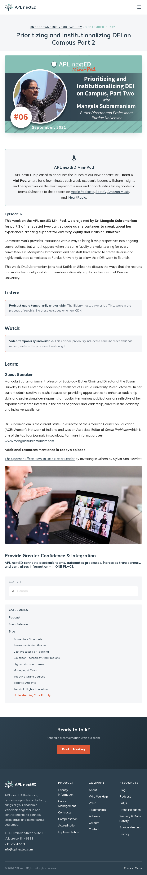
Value (92, 803)
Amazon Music (118, 192)
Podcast (14, 617)
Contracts (64, 812)
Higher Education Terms (29, 664)
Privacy (124, 834)
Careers (94, 823)
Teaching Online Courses (29, 676)
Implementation (68, 832)
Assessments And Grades (30, 645)
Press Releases (19, 624)
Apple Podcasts (82, 192)
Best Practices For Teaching (31, 651)
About (93, 790)
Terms (138, 868)
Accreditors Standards (28, 639)
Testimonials (97, 810)
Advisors (94, 816)
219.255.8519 (15, 844)
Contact (94, 829)
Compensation (68, 819)
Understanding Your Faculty (56, 27)
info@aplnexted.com (19, 849)
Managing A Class (25, 670)
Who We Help (98, 796)
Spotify (101, 192)
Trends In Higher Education (31, 689)
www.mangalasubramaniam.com (29, 441)
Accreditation (67, 825)
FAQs (123, 803)
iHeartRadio (77, 197)
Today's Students (25, 682)
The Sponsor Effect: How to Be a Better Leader (40, 459)
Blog (12, 631)
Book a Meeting (73, 749)
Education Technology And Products (37, 658)
